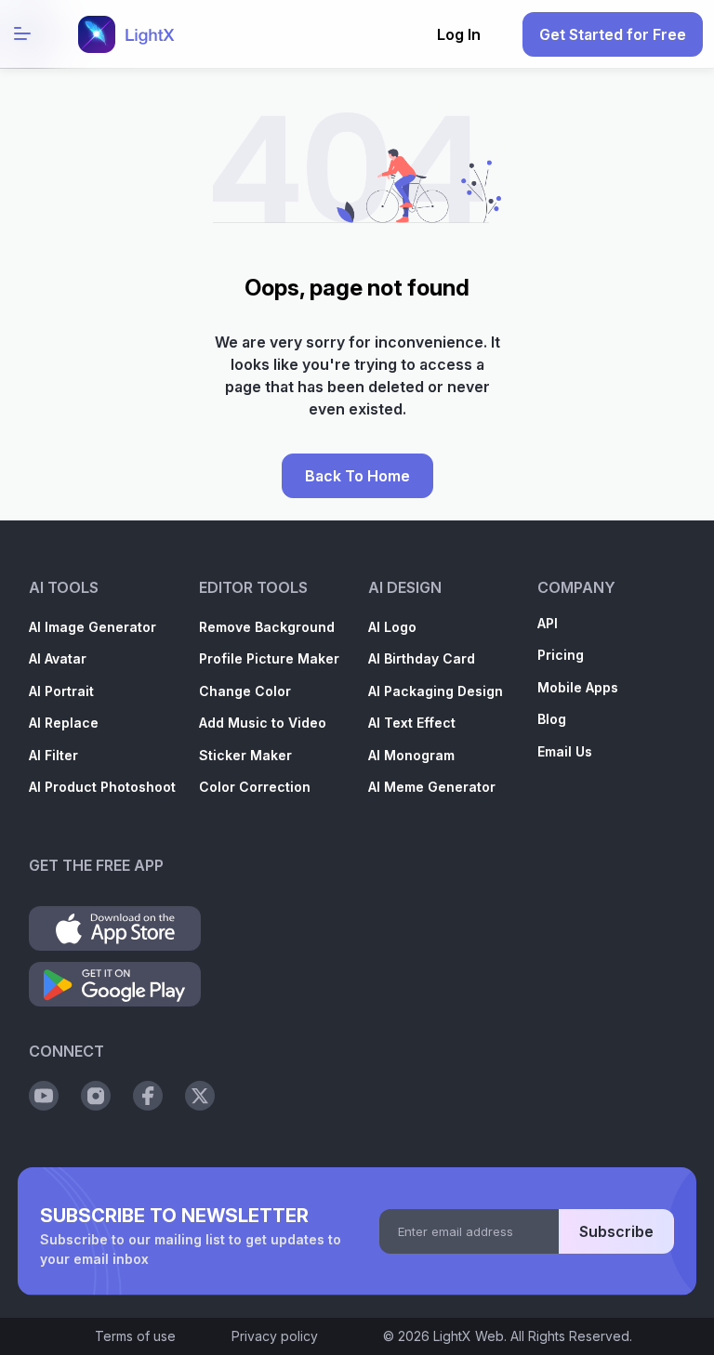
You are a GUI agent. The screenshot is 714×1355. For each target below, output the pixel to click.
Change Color (245, 691)
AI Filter (53, 755)
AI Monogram (411, 755)
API (547, 623)
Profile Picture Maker (269, 658)
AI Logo (392, 627)
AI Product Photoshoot (102, 787)
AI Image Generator (92, 627)
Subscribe (616, 1231)
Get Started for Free (612, 34)
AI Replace (64, 722)
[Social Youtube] (44, 1096)
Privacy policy (274, 1336)
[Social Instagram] (96, 1096)
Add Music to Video (262, 722)
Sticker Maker (245, 755)
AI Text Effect (412, 722)
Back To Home (357, 476)
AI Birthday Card (421, 658)
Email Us (564, 751)
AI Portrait (61, 691)
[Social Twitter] (200, 1096)
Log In (459, 34)
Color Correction (255, 787)
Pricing (560, 655)
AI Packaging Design (435, 691)
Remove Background (267, 627)
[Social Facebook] (148, 1096)
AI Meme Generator (432, 787)
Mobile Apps (577, 687)
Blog (551, 719)
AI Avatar (57, 658)
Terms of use (135, 1336)
